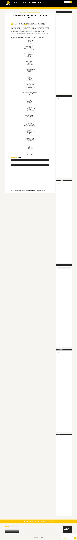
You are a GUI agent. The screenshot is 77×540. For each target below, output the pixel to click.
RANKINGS (39, 2)
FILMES (19, 2)
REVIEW (24, 2)
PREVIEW (28, 2)
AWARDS (15, 2)
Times (25, 24)
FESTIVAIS (34, 2)
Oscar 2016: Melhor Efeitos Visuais (12, 530)
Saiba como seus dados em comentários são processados (36, 190)
